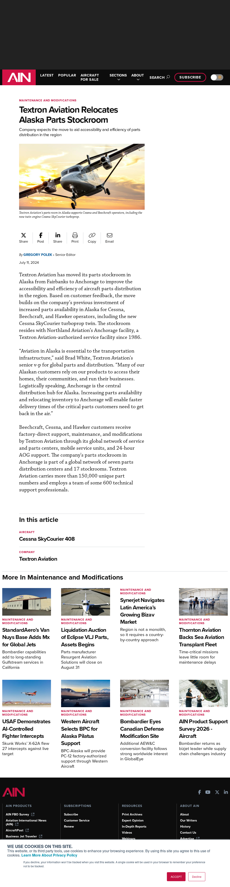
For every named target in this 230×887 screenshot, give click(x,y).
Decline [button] (196, 876)
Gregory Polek (37, 254)
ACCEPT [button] (176, 876)
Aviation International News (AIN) (26, 822)
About (184, 814)
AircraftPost (14, 830)
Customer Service (77, 820)
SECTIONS (118, 75)
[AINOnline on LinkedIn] (226, 792)
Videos (127, 833)
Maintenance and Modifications (48, 100)
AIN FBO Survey (17, 814)
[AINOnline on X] (217, 792)
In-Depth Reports (134, 826)
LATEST (47, 75)
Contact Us (188, 833)
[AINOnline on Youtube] (207, 792)
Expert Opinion (133, 820)
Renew (69, 826)
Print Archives (132, 814)
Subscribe (190, 77)
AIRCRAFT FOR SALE (90, 77)
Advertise (187, 839)
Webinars (128, 839)
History (185, 826)
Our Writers (188, 820)
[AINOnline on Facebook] (199, 792)
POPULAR (67, 75)
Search (157, 77)
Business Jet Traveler (21, 836)
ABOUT (137, 75)
